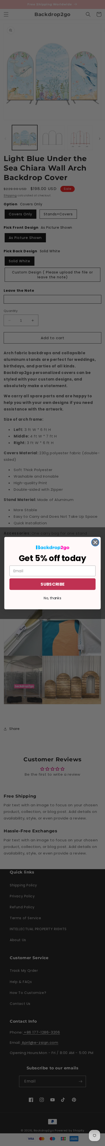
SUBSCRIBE (52, 584)
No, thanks (52, 598)
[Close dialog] (95, 542)
